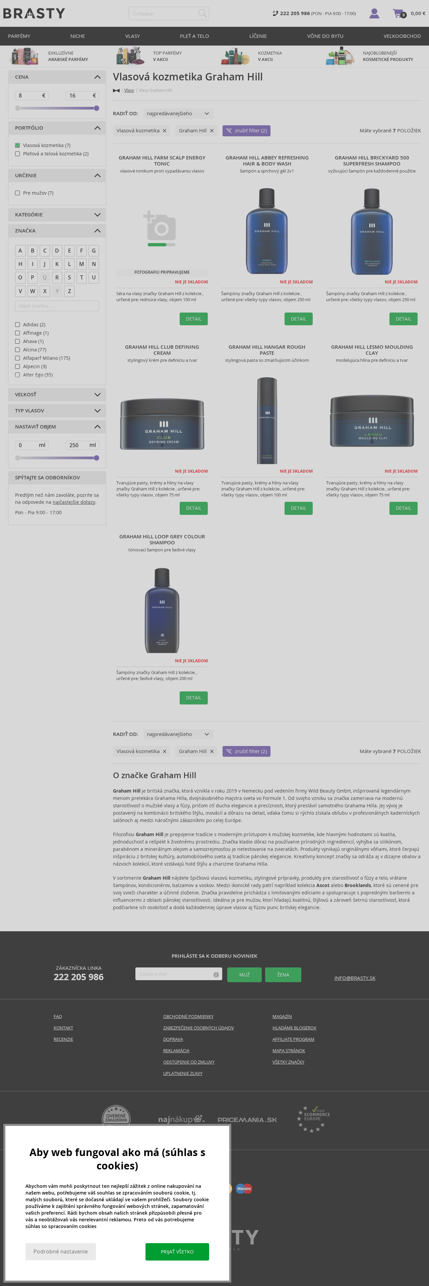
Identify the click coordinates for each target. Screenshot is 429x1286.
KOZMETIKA (270, 56)
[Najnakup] (182, 1122)
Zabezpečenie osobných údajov (198, 1028)
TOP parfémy (167, 56)
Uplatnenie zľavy (182, 1073)
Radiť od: (125, 114)
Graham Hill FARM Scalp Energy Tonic (162, 160)
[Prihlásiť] (374, 13)
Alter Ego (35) (38, 375)
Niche (77, 36)
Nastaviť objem (35, 426)
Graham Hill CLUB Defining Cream (162, 350)
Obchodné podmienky (188, 1016)
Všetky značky (288, 1062)
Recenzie (63, 1039)
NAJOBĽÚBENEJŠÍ (388, 56)
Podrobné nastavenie (61, 1251)
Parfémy (19, 36)
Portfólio (29, 128)
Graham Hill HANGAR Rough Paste (267, 350)
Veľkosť (25, 394)
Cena (21, 77)
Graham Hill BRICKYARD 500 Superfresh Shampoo (372, 160)
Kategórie (29, 214)
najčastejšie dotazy (74, 502)
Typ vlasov (29, 410)
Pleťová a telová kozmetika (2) (55, 154)
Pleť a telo (194, 36)
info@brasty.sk (354, 978)
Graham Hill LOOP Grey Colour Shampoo (162, 539)
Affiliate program (293, 1039)
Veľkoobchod (402, 36)
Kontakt (63, 1028)
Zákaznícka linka (79, 973)
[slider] (18, 108)
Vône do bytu (325, 36)
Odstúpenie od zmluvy (188, 1062)
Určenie (26, 175)
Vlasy (132, 36)
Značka (25, 230)
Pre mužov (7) (38, 193)
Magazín (282, 1016)
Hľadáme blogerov (294, 1028)
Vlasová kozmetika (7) (46, 145)
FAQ (58, 1016)
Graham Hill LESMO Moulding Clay (372, 350)
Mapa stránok (288, 1051)
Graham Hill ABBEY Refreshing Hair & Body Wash (267, 160)
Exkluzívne (68, 56)
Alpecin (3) (35, 366)
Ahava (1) (33, 341)
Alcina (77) (34, 350)
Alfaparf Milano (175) (46, 358)
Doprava (173, 1039)
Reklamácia (176, 1051)
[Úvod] (116, 90)
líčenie (258, 36)
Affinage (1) (36, 333)
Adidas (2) (34, 325)
